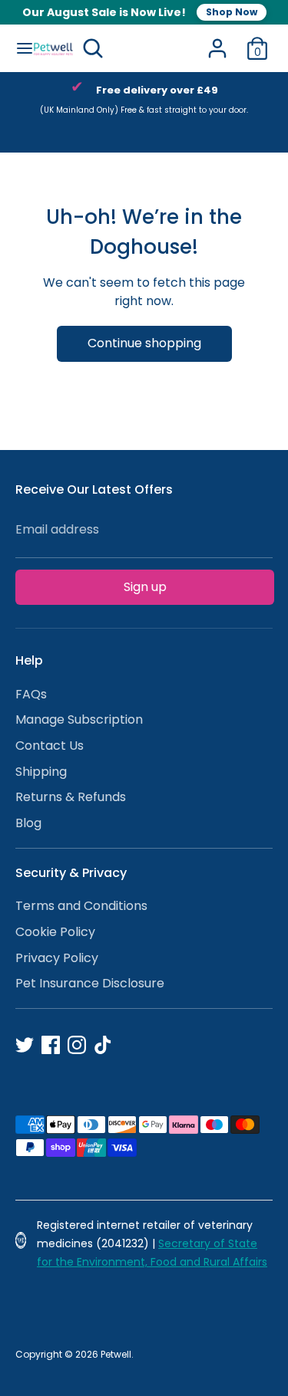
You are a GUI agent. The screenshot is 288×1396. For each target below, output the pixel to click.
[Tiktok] (103, 1045)
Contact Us (49, 745)
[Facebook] (50, 1045)
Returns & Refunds (70, 797)
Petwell (116, 1354)
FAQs (31, 694)
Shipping (41, 771)
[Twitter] (24, 1045)
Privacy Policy (56, 958)
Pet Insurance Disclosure (89, 983)
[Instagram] (77, 1045)
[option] (144, 102)
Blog (28, 823)
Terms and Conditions (81, 906)
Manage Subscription (79, 719)
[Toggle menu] (17, 48)
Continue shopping (144, 343)
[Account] (217, 42)
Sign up (145, 587)
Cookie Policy (55, 932)
